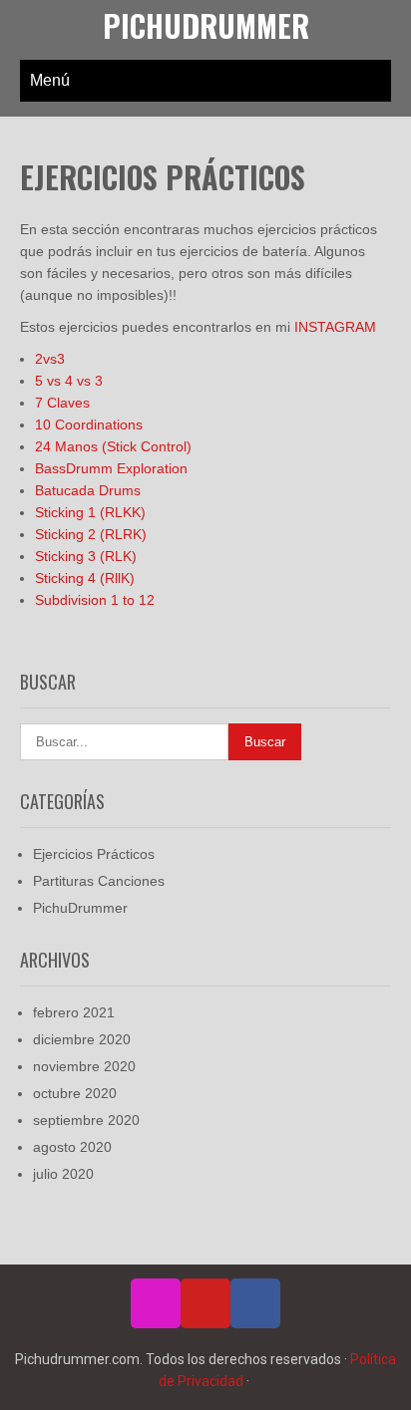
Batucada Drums (88, 490)
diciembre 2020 (82, 1039)
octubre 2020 (75, 1093)
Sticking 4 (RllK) (85, 578)
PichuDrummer (206, 25)
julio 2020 (63, 1174)
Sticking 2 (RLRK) (91, 534)
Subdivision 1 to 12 (95, 600)
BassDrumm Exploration (111, 468)
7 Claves (62, 403)
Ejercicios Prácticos (94, 854)
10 (45, 424)
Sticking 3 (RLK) (86, 556)
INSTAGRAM (335, 327)
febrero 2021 (74, 1012)
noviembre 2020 (84, 1066)
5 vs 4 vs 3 (69, 381)
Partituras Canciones (99, 881)
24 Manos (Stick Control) (113, 446)
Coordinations (99, 424)
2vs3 (50, 359)
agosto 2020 (72, 1147)
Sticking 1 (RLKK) (90, 512)
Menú (50, 80)
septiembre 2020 (86, 1120)
